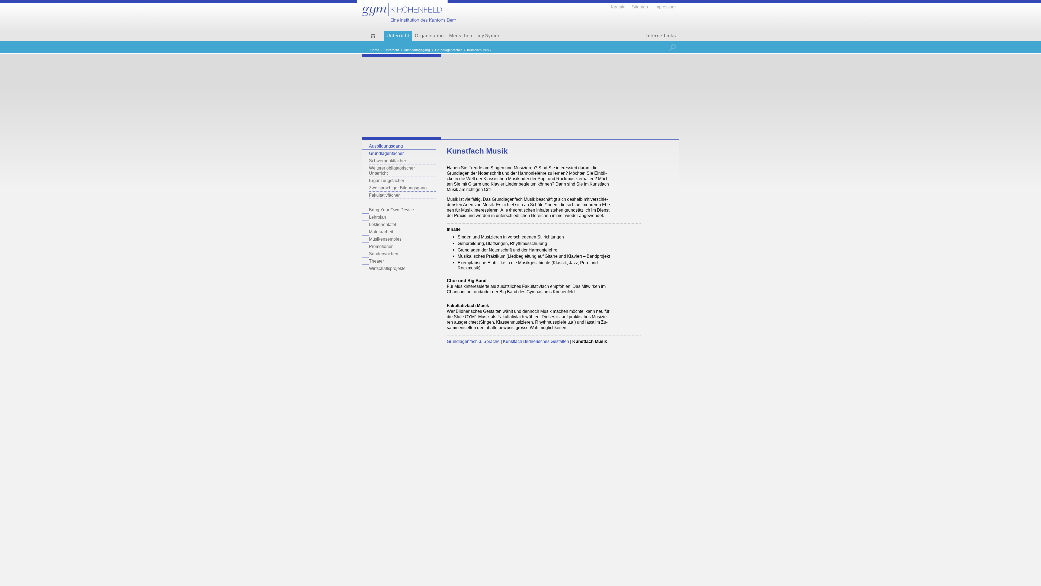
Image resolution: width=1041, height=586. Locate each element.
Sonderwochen (383, 253)
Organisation (429, 35)
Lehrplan (377, 217)
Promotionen (381, 246)
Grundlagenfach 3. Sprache (473, 341)
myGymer (489, 35)
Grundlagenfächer (386, 153)
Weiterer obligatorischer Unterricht (392, 170)
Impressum (665, 6)
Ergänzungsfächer (386, 180)
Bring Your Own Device (391, 209)
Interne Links (661, 35)
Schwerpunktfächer (387, 160)
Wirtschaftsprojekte (387, 268)
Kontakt (618, 6)
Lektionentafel (382, 224)
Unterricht (398, 35)
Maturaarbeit (381, 231)
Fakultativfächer (384, 195)
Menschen (460, 35)
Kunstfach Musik (479, 50)
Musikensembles (385, 239)
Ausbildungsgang (386, 146)
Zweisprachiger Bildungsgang (398, 187)
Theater (376, 261)
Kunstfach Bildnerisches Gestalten (536, 341)
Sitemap (640, 6)
